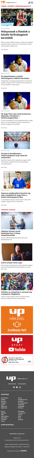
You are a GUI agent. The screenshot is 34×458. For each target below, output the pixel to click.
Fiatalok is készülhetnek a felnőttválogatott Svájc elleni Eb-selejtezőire (14, 155)
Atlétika (3, 399)
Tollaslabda (21, 411)
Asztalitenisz (4, 398)
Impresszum (21, 433)
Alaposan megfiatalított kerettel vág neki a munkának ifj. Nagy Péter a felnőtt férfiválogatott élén (15, 195)
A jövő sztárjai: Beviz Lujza (11, 263)
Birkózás (3, 401)
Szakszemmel (12, 384)
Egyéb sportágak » (7, 425)
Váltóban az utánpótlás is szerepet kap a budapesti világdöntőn (16, 293)
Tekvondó (3, 419)
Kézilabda (20, 401)
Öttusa (3, 411)
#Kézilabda (4, 167)
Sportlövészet (5, 416)
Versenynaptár (22, 384)
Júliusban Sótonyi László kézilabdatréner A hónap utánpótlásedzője (10, 233)
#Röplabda (4, 88)
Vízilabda (20, 419)
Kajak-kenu (4, 408)
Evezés (3, 404)
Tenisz (3, 421)
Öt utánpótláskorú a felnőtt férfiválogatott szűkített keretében (15, 77)
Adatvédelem (13, 433)
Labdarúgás (21, 406)
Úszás (19, 416)
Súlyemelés (4, 418)
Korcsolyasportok (22, 403)
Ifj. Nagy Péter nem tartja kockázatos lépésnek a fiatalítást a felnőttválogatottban (16, 116)
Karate (20, 398)
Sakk (2, 414)
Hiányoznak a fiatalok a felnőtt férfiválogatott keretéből (15, 35)
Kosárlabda (21, 404)
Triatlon (20, 414)
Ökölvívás (20, 408)
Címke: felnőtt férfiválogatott (16, 6)
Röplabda (3, 413)
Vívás (19, 418)
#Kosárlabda (4, 49)
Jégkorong (4, 406)
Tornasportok (21, 413)
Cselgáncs (3, 403)
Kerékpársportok (22, 399)
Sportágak (5, 394)
